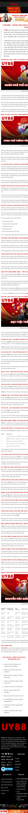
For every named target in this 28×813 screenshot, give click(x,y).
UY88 (5, 30)
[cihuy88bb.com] (14, 4)
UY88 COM (4, 648)
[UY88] (14, 811)
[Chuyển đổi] (2, 664)
